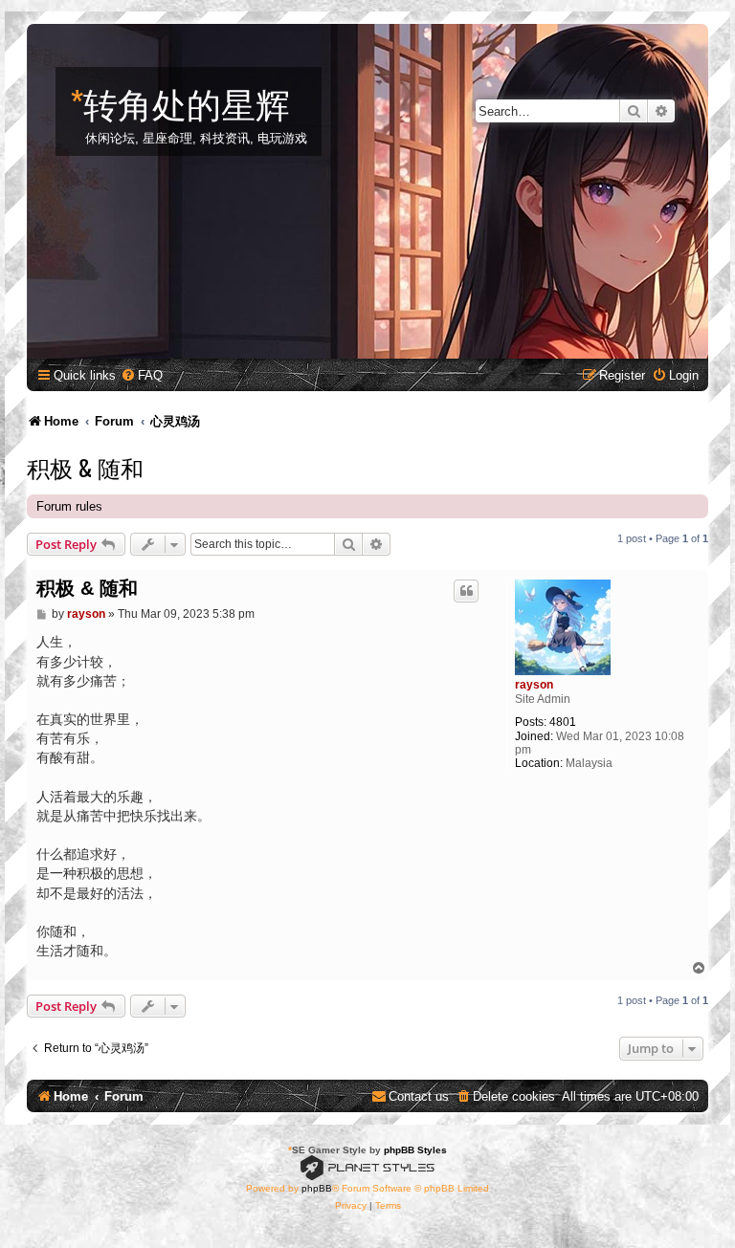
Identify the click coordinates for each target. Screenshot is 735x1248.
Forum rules (69, 506)
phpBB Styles (415, 1150)
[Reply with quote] (466, 591)
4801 (562, 722)
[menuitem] (142, 375)
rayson (534, 684)
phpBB (316, 1188)
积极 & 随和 (85, 466)
